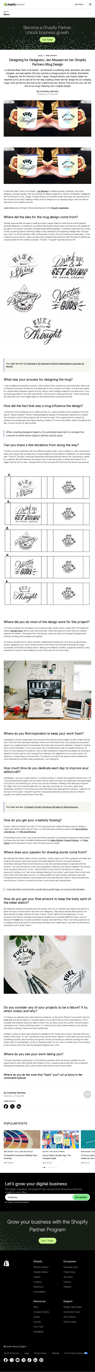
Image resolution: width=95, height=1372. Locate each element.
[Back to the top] (6, 1263)
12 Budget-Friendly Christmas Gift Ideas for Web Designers (51, 807)
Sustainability (39, 1291)
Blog (36, 1307)
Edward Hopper (71, 840)
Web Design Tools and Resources (18, 1152)
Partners (67, 1282)
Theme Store (69, 1272)
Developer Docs (70, 1267)
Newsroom (38, 1287)
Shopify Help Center (72, 1307)
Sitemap (55, 1353)
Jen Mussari (42, 191)
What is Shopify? (41, 1267)
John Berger (9, 832)
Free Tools (38, 1326)
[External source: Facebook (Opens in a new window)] (6, 1106)
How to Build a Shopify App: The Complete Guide (56, 1157)
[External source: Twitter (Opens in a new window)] (12, 1106)
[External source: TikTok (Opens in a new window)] (29, 1360)
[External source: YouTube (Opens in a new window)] (18, 1360)
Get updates (81, 1197)
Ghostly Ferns (16, 631)
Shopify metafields (59, 208)
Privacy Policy (40, 1353)
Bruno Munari (81, 829)
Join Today (47, 39)
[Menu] (90, 4)
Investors (38, 1282)
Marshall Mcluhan (28, 832)
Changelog (38, 1331)
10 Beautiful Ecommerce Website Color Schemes (20, 1157)
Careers (37, 1277)
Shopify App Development (53, 1152)
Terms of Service (11, 1353)
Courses (37, 1322)
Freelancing (51, 56)
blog (40, 56)
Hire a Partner (69, 1317)
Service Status (70, 1322)
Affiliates (67, 1287)
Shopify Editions (41, 1272)
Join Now (79, 4)
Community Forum (71, 1312)
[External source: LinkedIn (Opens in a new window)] (19, 1106)
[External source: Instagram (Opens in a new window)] (23, 1360)
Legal (26, 1353)
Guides (37, 1317)
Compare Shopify (41, 1312)
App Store (68, 1277)
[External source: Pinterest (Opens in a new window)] (41, 1360)
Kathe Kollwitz (56, 840)
